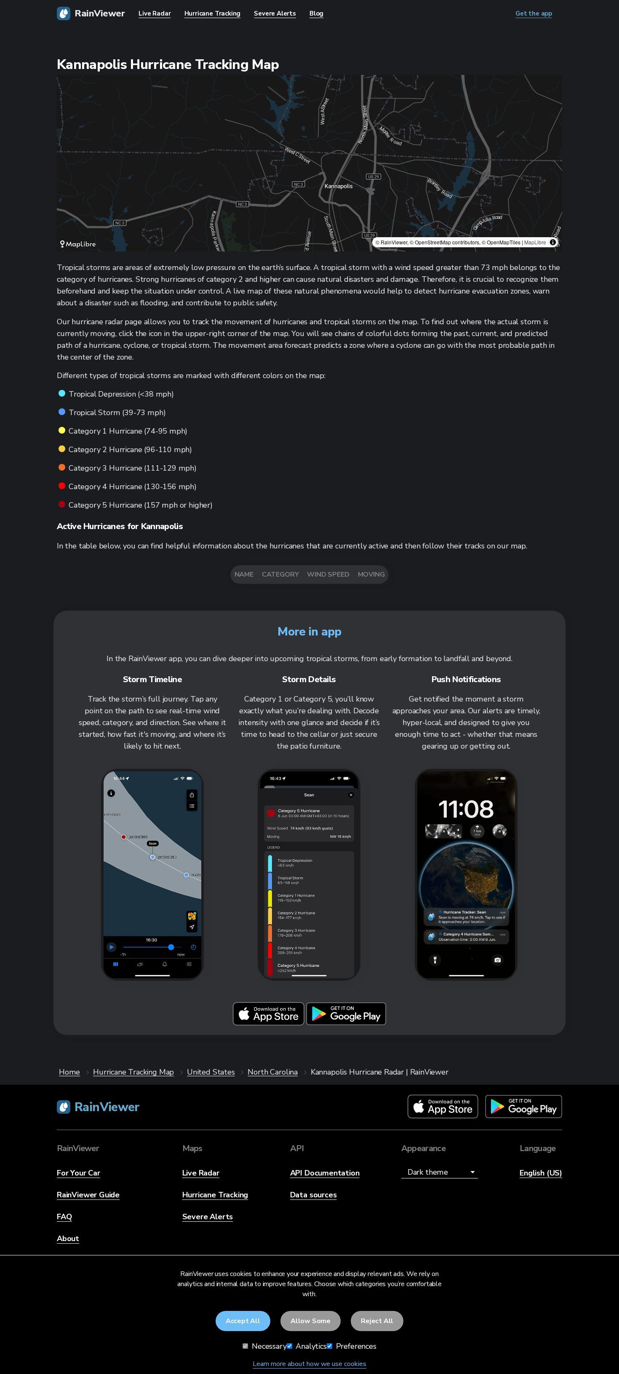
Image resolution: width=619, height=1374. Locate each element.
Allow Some (311, 1321)
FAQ (64, 1217)
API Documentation (325, 1173)
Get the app (533, 13)
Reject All (377, 1321)
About (68, 1239)
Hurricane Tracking (215, 1195)
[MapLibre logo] (77, 244)
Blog (316, 13)
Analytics (310, 1346)
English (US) (541, 1173)
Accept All (243, 1321)
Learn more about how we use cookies (309, 1364)
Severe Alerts (207, 1217)
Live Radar (200, 1173)
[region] (309, 163)
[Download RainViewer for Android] (346, 1023)
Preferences (355, 1346)
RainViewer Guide (88, 1195)
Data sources (313, 1195)
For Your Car (78, 1173)
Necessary (268, 1346)
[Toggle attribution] (553, 242)
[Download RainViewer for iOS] (269, 1023)
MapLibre (535, 242)
